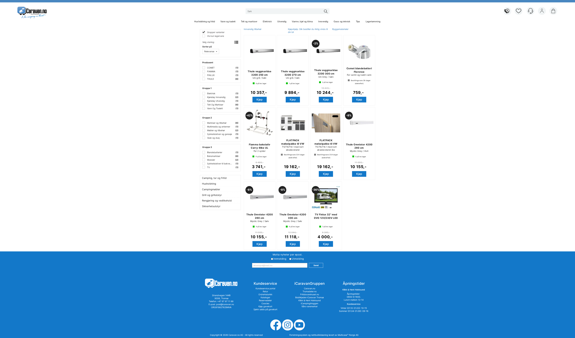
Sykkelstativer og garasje (219, 134)
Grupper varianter (215, 32)
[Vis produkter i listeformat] (236, 42)
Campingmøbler (211, 189)
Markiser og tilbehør (216, 123)
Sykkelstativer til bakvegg (219, 163)
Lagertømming (373, 21)
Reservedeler (265, 300)
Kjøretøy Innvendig (216, 97)
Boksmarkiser (213, 156)
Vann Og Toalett (214, 108)
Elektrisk (267, 21)
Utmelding (298, 258)
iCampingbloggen (309, 303)
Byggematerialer (340, 29)
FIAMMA (210, 71)
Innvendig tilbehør (252, 29)
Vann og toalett (228, 21)
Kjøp (259, 99)
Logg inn (542, 11)
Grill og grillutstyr (212, 195)
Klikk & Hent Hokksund (309, 300)
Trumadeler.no (310, 291)
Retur (265, 291)
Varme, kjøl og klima (302, 21)
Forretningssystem (298, 335)
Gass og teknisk (342, 21)
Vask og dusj (213, 138)
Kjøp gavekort (265, 306)
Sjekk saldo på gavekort (265, 309)
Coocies (265, 303)
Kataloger (265, 297)
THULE (210, 79)
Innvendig (323, 21)
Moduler (210, 160)
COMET (210, 67)
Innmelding (279, 258)
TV (208, 167)
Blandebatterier (214, 152)
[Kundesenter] (530, 11)
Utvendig (281, 21)
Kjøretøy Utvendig (215, 101)
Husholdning (209, 183)
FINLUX (210, 75)
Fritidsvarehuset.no (309, 294)
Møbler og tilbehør (215, 130)
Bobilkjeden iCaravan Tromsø (309, 297)
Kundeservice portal (265, 288)
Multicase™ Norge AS (348, 335)
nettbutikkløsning (319, 335)
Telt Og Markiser (214, 104)
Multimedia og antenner (218, 126)
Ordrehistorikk (265, 294)
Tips (358, 21)
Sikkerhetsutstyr (211, 206)
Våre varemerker (309, 306)
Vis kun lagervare (215, 36)
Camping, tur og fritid (214, 177)
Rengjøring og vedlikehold (217, 200)
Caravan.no (309, 288)
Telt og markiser (249, 21)
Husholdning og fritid (204, 21)
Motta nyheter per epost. (287, 254)
